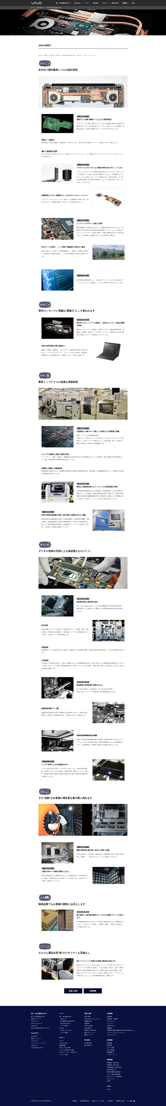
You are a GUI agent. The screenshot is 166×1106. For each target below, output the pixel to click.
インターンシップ (112, 1054)
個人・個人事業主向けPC (38, 1016)
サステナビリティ (112, 1035)
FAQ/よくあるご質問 (64, 1047)
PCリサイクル (110, 1078)
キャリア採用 (110, 1047)
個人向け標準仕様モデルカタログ (40, 1028)
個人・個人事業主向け (65, 1016)
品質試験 (86, 1023)
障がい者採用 (110, 1050)
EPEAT (108, 1081)
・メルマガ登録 (63, 1025)
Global (108, 1089)
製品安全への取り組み (90, 1030)
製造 (57, 55)
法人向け (61, 1028)
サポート (61, 1040)
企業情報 (109, 1016)
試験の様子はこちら (95, 856)
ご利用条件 (110, 1101)
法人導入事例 (88, 1043)
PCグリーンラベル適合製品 (114, 1076)
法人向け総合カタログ (37, 1047)
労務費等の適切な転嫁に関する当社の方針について (121, 1030)
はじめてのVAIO (63, 1043)
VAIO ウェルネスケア (36, 1023)
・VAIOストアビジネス (65, 1030)
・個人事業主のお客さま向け (67, 1021)
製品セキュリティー (89, 1032)
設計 (39, 55)
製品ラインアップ (36, 1019)
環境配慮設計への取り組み (114, 1067)
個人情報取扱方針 (84, 1101)
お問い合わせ (110, 1025)
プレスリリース (111, 1021)
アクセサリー (34, 1021)
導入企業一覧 (88, 1045)
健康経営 (109, 1028)
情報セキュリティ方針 (98, 1101)
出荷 (78, 55)
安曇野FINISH (88, 1021)
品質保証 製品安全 (67, 55)
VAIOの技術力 (88, 1028)
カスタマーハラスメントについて (116, 1032)
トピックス (110, 1023)
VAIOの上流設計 (88, 1025)
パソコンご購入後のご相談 (66, 1050)
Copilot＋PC (34, 1025)
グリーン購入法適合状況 (113, 1074)
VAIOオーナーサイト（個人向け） (68, 1052)
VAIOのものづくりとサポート (92, 1019)
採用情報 (109, 1043)
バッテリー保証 (63, 1054)
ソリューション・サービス (38, 1043)
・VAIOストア (63, 1019)
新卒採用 (109, 1045)
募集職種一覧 (110, 1052)
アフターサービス (87, 55)
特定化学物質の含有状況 (113, 1072)
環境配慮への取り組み (113, 1062)
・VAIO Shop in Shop (64, 1023)
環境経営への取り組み (113, 1065)
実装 (51, 55)
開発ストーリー (88, 1035)
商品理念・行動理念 (112, 1019)
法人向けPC (34, 1036)
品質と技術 (40, 7)
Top (32, 7)
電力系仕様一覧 (111, 1069)
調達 (45, 55)
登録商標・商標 (120, 1101)
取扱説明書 (62, 1045)
